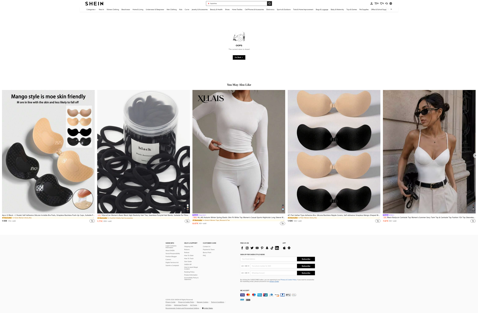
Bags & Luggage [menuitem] (322, 9)
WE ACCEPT (244, 290)
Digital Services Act (172, 262)
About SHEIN (170, 250)
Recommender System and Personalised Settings (182, 308)
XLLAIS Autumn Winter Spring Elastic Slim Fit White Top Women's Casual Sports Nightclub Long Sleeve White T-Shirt (239, 217)
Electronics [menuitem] (270, 9)
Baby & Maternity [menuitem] (337, 9)
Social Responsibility (173, 253)
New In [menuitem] (101, 9)
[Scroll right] (391, 9)
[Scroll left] (388, 9)
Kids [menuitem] (180, 9)
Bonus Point (207, 252)
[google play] (289, 249)
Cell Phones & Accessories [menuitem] (254, 9)
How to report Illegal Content (191, 268)
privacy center (274, 281)
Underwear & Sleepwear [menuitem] (155, 9)
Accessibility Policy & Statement (191, 278)
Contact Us (206, 246)
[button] (386, 3)
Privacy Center (171, 302)
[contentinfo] (277, 294)
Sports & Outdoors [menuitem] (284, 9)
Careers (168, 259)
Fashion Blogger (171, 256)
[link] (376, 3)
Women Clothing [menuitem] (113, 9)
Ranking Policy (189, 272)
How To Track (188, 258)
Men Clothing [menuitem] (172, 9)
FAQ (204, 255)
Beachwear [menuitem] (125, 9)
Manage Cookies (202, 302)
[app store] (284, 249)
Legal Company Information (171, 246)
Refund (186, 252)
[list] (260, 248)
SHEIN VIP (188, 264)
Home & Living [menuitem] (138, 9)
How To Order (189, 255)
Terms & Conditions (217, 302)
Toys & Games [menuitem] (351, 9)
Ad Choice (193, 305)
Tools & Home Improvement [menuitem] (303, 9)
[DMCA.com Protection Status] (248, 300)
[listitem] (48, 158)
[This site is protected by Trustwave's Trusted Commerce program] (242, 300)
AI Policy (168, 305)
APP (284, 243)
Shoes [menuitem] (227, 9)
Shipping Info (188, 246)
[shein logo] (94, 3)
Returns (187, 249)
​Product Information (190, 275)
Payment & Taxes (209, 249)
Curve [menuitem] (187, 9)
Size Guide (188, 261)
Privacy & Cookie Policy (289, 280)
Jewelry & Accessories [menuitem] (200, 9)
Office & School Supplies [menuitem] (380, 9)
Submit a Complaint (172, 265)
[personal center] (371, 3)
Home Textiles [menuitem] (237, 9)
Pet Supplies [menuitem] (364, 9)
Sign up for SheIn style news (252, 254)
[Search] (269, 3)
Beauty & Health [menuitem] (216, 9)
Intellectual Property (180, 305)
